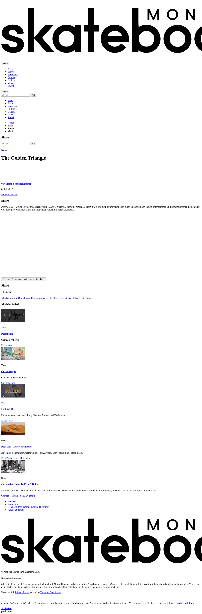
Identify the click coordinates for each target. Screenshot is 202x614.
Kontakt (12, 501)
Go (33, 95)
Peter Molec (87, 298)
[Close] (2, 598)
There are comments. (24, 279)
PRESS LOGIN (9, 194)
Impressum (13, 504)
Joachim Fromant (58, 298)
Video (11, 83)
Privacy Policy (22, 592)
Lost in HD (7, 409)
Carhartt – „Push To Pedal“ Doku (19, 484)
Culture (11, 77)
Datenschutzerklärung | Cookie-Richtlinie (28, 507)
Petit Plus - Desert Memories (16, 446)
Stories (11, 71)
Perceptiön (7, 333)
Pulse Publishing (16, 509)
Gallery (11, 80)
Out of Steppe (8, 371)
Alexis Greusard (9, 298)
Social (11, 86)
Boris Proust (24, 298)
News (10, 68)
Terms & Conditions (50, 592)
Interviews (13, 74)
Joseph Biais (74, 298)
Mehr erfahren (166, 603)
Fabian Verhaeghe (40, 298)
